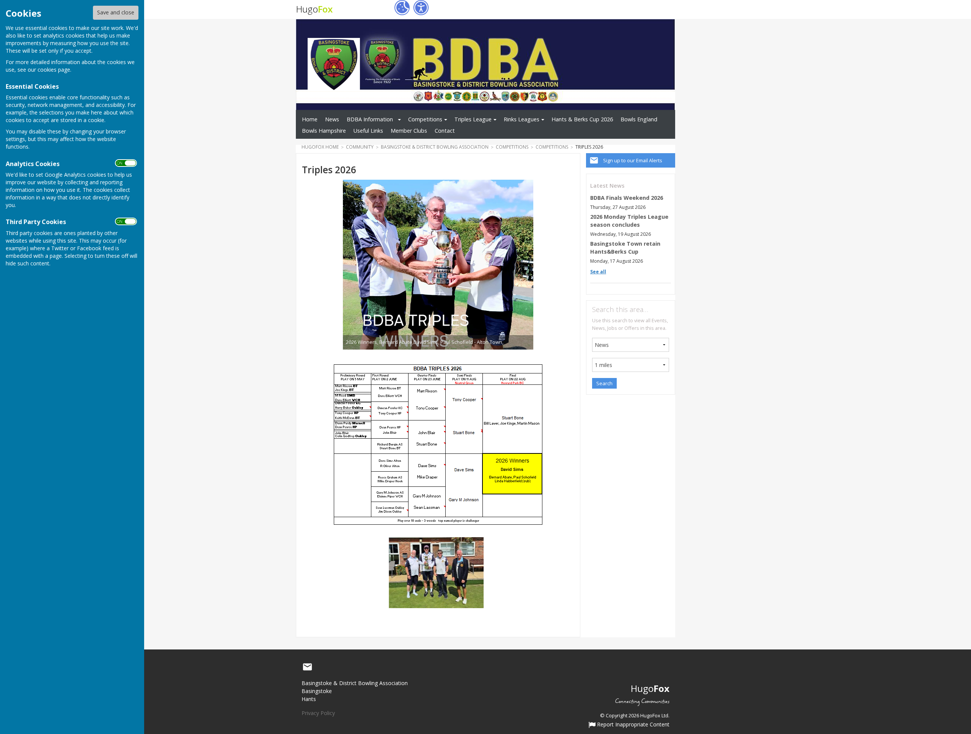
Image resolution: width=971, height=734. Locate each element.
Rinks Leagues (521, 119)
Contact (445, 130)
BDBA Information (370, 119)
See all (598, 271)
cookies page (54, 69)
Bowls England (639, 119)
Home (309, 119)
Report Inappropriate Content (632, 725)
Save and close (115, 12)
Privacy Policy (318, 713)
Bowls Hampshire (324, 130)
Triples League (473, 119)
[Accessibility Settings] (421, 7)
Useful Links (368, 130)
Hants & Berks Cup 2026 (582, 119)
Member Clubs (409, 130)
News (332, 119)
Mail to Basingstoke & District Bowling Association (307, 667)
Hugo (314, 9)
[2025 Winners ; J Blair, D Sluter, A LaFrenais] (436, 572)
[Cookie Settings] (402, 7)
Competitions (425, 119)
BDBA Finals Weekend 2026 (626, 197)
